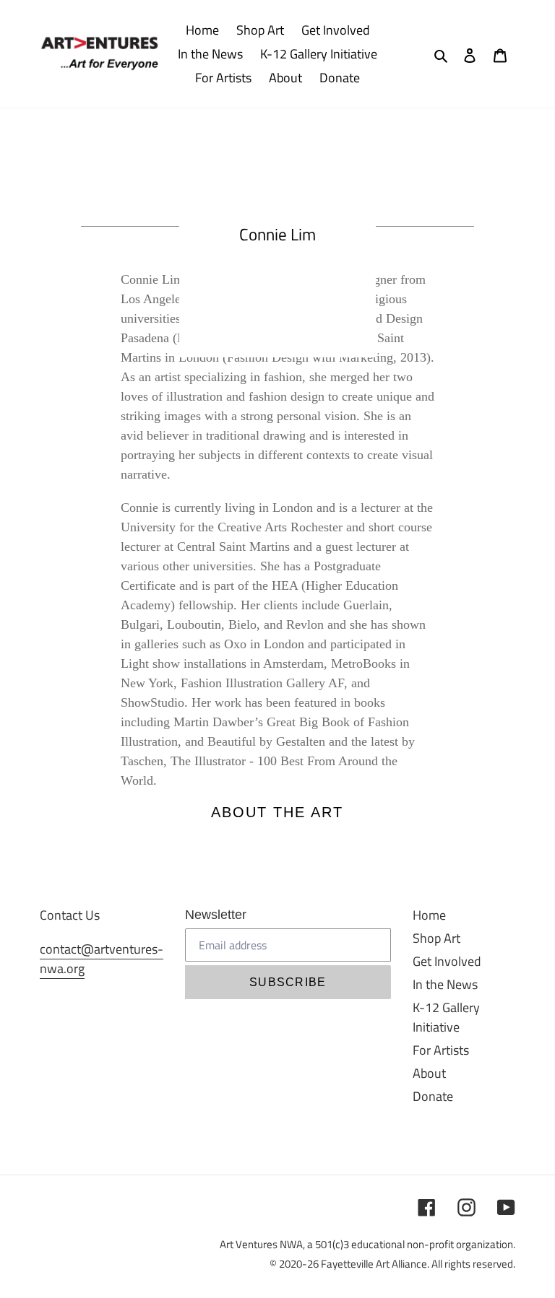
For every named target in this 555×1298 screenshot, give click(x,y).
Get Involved (447, 961)
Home (429, 915)
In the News (445, 984)
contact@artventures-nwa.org (101, 958)
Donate (433, 1096)
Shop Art (436, 938)
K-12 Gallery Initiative (446, 1017)
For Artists (441, 1050)
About (429, 1073)
